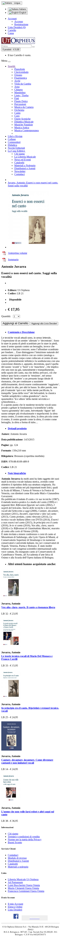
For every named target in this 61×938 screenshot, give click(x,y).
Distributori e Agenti (24, 168)
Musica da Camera (24, 107)
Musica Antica (21, 127)
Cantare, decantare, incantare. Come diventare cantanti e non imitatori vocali (27, 761)
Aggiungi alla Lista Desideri (44, 323)
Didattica (12, 145)
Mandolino (20, 92)
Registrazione (21, 24)
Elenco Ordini (15, 906)
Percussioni (20, 104)
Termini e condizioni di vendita (24, 836)
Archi (17, 80)
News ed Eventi (22, 159)
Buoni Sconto (15, 842)
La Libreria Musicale (25, 156)
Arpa (17, 86)
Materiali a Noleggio (24, 165)
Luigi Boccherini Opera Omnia (24, 885)
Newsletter (19, 171)
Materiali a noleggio (18, 866)
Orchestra (19, 110)
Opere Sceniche (22, 118)
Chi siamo (19, 153)
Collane (12, 139)
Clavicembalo (21, 72)
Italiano (22, 9)
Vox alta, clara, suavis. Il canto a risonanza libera (28, 607)
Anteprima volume (17, 253)
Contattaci (19, 174)
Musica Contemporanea (26, 130)
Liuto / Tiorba (21, 95)
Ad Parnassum (15, 882)
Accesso (18, 21)
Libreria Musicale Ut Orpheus (23, 879)
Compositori (14, 142)
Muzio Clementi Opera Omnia (23, 888)
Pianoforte (19, 69)
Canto (17, 113)
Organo (18, 75)
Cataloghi (19, 162)
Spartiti (12, 66)
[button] (35, 918)
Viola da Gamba (22, 83)
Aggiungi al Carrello (15, 323)
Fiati (16, 98)
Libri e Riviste (15, 136)
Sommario (13, 259)
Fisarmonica (20, 78)
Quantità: (6, 316)
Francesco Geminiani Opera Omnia (26, 891)
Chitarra (18, 89)
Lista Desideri (15, 909)
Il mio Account (15, 903)
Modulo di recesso (17, 858)
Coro (17, 115)
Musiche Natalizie (23, 124)
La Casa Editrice (17, 150)
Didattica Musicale (24, 121)
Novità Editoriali (16, 148)
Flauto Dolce (21, 101)
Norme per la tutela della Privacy (24, 839)
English (22, 13)
